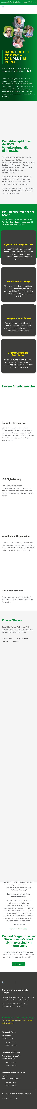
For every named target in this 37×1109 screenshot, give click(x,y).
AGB (3, 1093)
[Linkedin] (8, 1012)
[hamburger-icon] (33, 9)
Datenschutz (19, 1093)
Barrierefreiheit (10, 1093)
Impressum (28, 1093)
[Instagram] (3, 1012)
